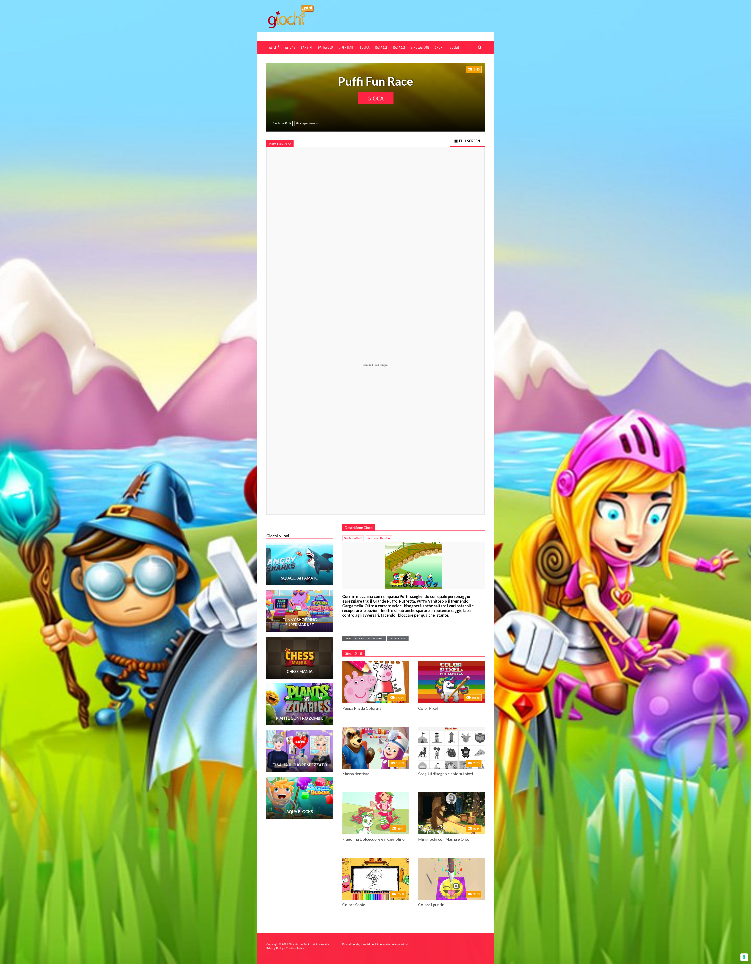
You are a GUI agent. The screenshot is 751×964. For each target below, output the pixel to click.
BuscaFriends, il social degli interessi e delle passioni (375, 944)
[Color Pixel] (451, 682)
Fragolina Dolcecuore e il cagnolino (373, 839)
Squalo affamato (299, 578)
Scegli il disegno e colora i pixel (445, 773)
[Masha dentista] (375, 748)
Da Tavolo (325, 47)
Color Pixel (428, 708)
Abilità (274, 47)
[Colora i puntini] (451, 879)
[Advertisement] (409, 20)
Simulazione (420, 47)
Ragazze (381, 47)
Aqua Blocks (299, 811)
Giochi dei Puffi (282, 123)
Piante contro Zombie (299, 718)
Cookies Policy (295, 948)
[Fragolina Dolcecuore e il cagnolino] (375, 813)
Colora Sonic (353, 904)
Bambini (306, 47)
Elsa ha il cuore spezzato (300, 764)
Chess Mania (300, 671)
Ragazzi (399, 47)
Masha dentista (355, 773)
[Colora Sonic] (375, 879)
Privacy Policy (274, 948)
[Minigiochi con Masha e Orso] (451, 813)
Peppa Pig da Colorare (362, 708)
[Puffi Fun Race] (413, 565)
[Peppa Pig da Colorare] (375, 682)
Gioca (375, 98)
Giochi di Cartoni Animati (369, 638)
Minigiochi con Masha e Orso (443, 839)
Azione (290, 47)
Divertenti (347, 47)
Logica (365, 47)
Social (455, 47)
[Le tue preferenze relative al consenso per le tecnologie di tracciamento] (744, 957)
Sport (439, 47)
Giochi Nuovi (277, 535)
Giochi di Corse (398, 638)
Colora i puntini (432, 904)
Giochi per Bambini (307, 123)
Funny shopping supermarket (300, 622)
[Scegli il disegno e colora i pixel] (451, 748)
